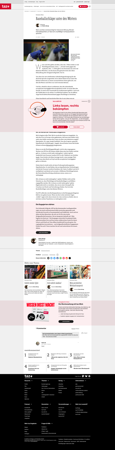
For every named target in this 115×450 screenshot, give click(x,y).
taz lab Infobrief (45, 414)
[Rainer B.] (38, 343)
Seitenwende (83, 441)
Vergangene (61, 414)
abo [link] (74, 1)
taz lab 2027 (61, 416)
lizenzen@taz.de (34, 441)
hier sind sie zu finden (51, 336)
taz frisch (44, 409)
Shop (26, 431)
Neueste (73, 328)
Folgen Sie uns (78, 376)
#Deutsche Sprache (45, 250)
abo (76, 384)
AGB (78, 441)
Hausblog (60, 386)
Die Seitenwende (62, 388)
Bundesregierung (46, 384)
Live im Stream (62, 412)
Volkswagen (45, 386)
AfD (42, 392)
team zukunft (45, 407)
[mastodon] (83, 376)
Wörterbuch (50, 145)
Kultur (26, 390)
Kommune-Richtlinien (78, 439)
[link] (29, 6)
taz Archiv (77, 414)
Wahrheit (27, 399)
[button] (90, 6)
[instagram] (89, 376)
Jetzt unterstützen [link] (43, 232)
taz (29, 376)
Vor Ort (60, 409)
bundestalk (27, 407)
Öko (26, 386)
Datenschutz (67, 441)
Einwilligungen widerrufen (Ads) (66, 443)
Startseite (27, 11)
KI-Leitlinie (87, 439)
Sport (26, 392)
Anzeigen (27, 433)
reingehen (27, 418)
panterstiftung (79, 392)
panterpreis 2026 (79, 394)
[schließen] (89, 101)
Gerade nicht (84, 101)
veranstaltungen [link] (31, 1)
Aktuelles (60, 384)
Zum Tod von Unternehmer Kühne (48, 389)
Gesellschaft (33, 11)
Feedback (44, 427)
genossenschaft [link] (79, 1)
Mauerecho (27, 414)
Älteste (77, 328)
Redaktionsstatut (68, 439)
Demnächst (61, 407)
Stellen (60, 390)
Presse (60, 392)
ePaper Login (45, 431)
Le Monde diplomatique (81, 412)
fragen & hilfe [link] (42, 1)
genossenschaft (79, 386)
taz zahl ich (78, 388)
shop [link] (37, 1)
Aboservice (44, 429)
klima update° (28, 412)
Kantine (26, 429)
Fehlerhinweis (52, 254)
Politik (26, 384)
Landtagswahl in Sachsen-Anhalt (48, 396)
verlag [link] (26, 1)
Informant (61, 441)
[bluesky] (86, 376)
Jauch (37, 157)
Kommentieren (45, 254)
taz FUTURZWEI (79, 410)
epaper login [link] (86, 1)
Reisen (26, 427)
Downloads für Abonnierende (49, 433)
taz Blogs (77, 408)
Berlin (26, 394)
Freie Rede (27, 416)
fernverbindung (28, 409)
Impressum (74, 441)
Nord (26, 397)
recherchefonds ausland (81, 390)
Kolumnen (39, 11)
